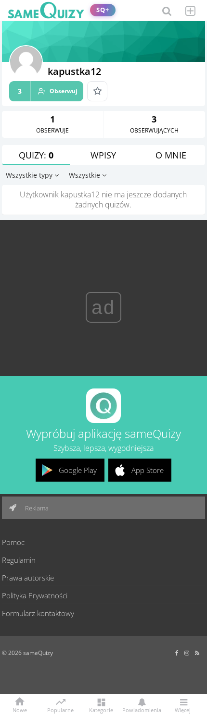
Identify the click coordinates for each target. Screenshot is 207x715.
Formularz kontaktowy (38, 613)
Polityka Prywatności (34, 595)
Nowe (20, 709)
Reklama (36, 508)
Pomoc (13, 542)
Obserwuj (48, 91)
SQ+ (102, 10)
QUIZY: (36, 155)
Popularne (60, 709)
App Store (147, 470)
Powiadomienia (141, 709)
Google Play (78, 470)
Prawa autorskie (28, 577)
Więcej (183, 709)
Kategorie (101, 709)
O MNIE (170, 155)
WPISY (103, 155)
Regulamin (19, 560)
